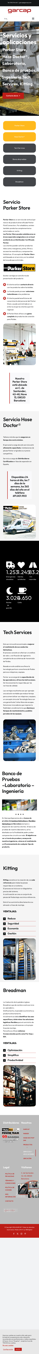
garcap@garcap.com (25, 2)
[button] (19, 918)
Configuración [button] (8, 1349)
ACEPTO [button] (18, 1349)
